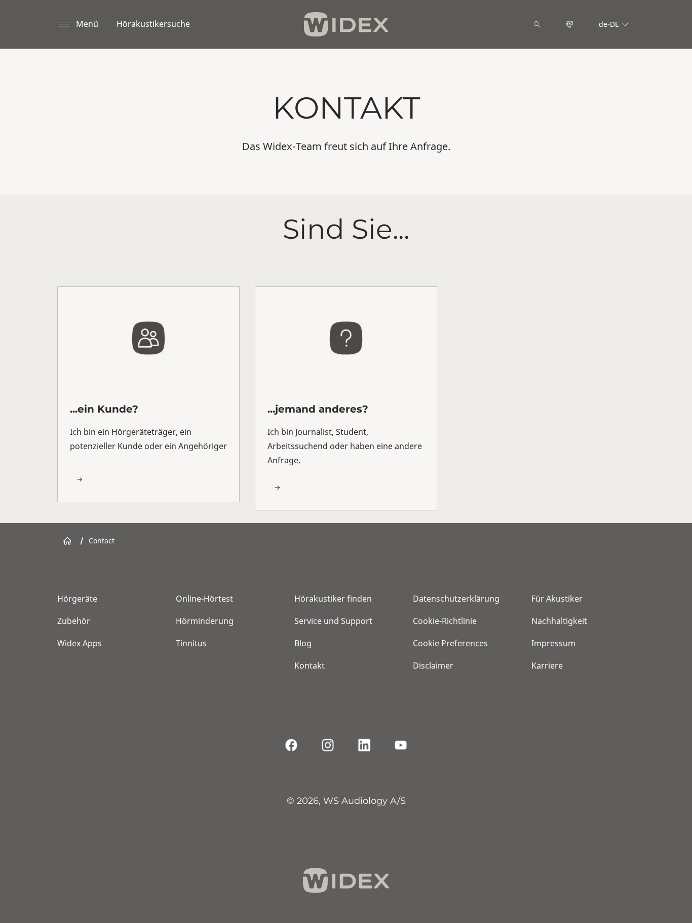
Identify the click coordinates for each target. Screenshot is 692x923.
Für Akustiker (557, 598)
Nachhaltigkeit (559, 620)
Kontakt (309, 665)
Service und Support (333, 620)
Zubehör (73, 620)
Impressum (553, 643)
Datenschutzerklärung (456, 598)
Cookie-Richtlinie (445, 620)
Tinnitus (191, 643)
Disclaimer (433, 665)
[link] (148, 394)
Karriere (547, 665)
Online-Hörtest (204, 598)
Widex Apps (79, 643)
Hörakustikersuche (153, 23)
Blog (303, 643)
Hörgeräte (77, 598)
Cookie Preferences (450, 643)
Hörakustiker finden (333, 598)
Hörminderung (205, 620)
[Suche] (537, 24)
